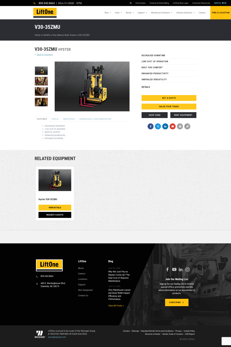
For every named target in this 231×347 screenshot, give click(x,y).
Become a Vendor (152, 334)
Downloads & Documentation (95, 119)
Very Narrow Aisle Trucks (64, 35)
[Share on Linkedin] (165, 126)
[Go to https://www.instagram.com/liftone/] (187, 269)
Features (42, 119)
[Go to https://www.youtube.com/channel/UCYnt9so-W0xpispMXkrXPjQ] (174, 269)
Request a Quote (54, 215)
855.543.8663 (47, 3)
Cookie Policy (189, 331)
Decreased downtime (153, 55)
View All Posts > (116, 305)
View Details (55, 208)
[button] (220, 12)
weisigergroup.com (57, 337)
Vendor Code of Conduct (173, 334)
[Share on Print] (180, 126)
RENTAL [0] (220, 3)
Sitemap (136, 331)
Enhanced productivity (155, 73)
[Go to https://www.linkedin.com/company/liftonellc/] (181, 269)
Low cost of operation (155, 61)
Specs (55, 119)
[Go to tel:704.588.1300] (53, 276)
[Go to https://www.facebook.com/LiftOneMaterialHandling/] (167, 269)
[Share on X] (158, 126)
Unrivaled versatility (154, 79)
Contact (126, 331)
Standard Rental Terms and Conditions (157, 331)
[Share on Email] (173, 126)
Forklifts (46, 35)
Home (37, 35)
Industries (69, 119)
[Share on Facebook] (151, 126)
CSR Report (190, 334)
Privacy (179, 331)
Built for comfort (152, 67)
